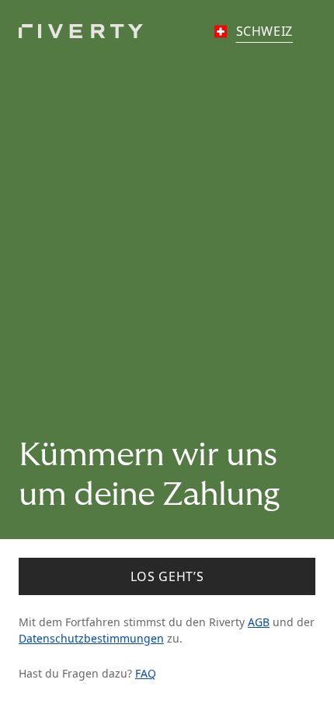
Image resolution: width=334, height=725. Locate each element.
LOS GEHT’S (167, 576)
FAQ (145, 673)
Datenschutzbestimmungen (91, 638)
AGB (259, 622)
